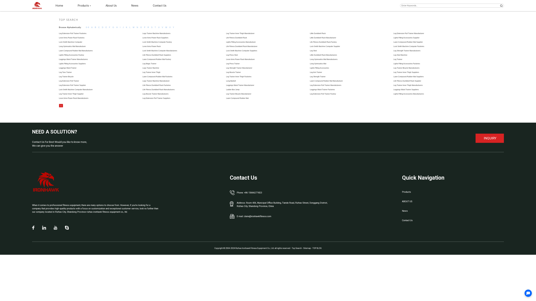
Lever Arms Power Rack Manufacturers (73, 98)
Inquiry (490, 138)
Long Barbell (231, 81)
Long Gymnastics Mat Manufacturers (324, 59)
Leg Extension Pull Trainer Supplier (72, 85)
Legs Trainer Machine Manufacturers (156, 33)
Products (406, 192)
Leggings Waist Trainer (67, 68)
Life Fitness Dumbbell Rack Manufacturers (159, 90)
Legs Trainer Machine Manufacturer (156, 81)
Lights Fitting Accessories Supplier (406, 38)
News (405, 211)
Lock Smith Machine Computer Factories (408, 46)
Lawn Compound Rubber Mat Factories (157, 77)
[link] (46, 182)
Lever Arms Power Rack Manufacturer (240, 59)
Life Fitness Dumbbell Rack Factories (157, 85)
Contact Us (407, 220)
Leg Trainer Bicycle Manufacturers (406, 68)
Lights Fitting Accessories (319, 68)
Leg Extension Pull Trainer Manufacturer (408, 33)
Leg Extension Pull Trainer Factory (323, 94)
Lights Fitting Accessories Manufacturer (241, 42)
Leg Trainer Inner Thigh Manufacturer (240, 33)
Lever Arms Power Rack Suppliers (155, 38)
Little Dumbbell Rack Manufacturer (323, 38)
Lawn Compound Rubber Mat (237, 98)
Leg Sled (313, 51)
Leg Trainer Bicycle (66, 77)
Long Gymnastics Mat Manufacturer (72, 46)
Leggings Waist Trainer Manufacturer (240, 85)
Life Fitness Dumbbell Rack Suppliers (157, 55)
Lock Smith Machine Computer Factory (157, 42)
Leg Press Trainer (233, 64)
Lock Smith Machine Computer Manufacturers (160, 51)
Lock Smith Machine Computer (70, 42)
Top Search (297, 248)
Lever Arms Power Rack (152, 46)
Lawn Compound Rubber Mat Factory (157, 59)
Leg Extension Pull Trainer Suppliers (156, 98)
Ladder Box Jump (233, 90)
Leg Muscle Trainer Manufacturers (155, 94)
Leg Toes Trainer (65, 72)
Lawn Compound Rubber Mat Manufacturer (326, 81)
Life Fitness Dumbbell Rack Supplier (407, 81)
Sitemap (307, 248)
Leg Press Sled (232, 55)
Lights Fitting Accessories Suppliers (72, 64)
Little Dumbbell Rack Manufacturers (323, 55)
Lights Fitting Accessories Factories (406, 64)
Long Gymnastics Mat (318, 64)
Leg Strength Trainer (318, 77)
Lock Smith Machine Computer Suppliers (241, 51)
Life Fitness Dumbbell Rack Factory (323, 42)
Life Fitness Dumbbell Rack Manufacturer (241, 46)
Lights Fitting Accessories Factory (71, 55)
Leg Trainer (397, 59)
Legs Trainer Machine (151, 68)
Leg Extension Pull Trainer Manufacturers (325, 85)
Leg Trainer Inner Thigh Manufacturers (408, 85)
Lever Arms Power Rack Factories (71, 38)
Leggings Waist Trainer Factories (322, 90)
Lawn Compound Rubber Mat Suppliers (408, 77)
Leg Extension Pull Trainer (69, 81)
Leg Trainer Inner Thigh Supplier (71, 94)
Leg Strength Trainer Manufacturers (406, 51)
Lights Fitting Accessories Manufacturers (408, 94)
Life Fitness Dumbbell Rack (236, 38)
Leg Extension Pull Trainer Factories (72, 33)
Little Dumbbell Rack (318, 33)
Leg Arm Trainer (316, 72)
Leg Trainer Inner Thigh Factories (238, 77)
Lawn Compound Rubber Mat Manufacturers (76, 51)
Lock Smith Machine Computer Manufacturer (76, 90)
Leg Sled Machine (400, 55)
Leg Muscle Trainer (233, 72)
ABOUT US (407, 201)
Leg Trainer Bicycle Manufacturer (238, 94)
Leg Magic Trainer (149, 64)
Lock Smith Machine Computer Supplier (325, 46)
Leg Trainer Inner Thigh (151, 72)
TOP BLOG (317, 248)
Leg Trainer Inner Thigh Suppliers (406, 72)
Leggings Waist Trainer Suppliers (406, 90)
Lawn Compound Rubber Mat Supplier (408, 42)
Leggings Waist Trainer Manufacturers (73, 59)
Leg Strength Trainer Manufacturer (239, 68)
